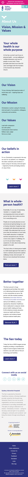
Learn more (13, 186)
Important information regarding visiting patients (15, 2)
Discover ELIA (10, 322)
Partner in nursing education (15, 430)
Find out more (10, 265)
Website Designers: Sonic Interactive (14, 474)
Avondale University (16, 299)
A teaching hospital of (14, 422)
